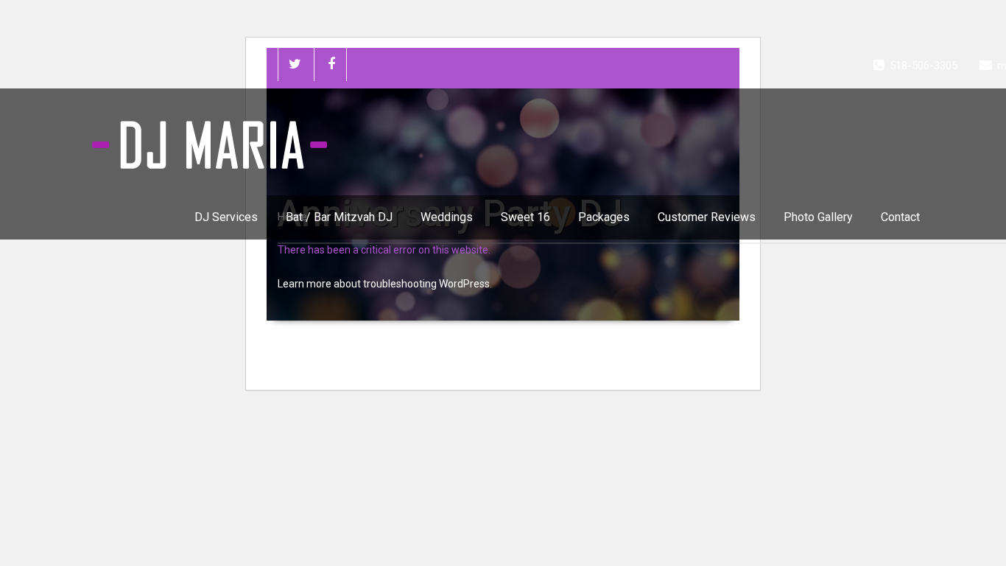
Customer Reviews (707, 217)
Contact (900, 217)
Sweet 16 (525, 217)
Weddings (447, 217)
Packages (604, 217)
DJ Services (226, 217)
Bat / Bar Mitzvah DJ (339, 217)
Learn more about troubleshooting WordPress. (385, 284)
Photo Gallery (818, 217)
